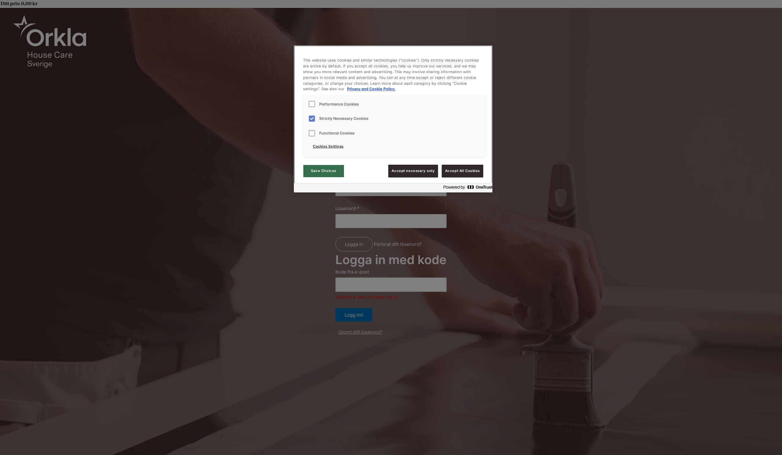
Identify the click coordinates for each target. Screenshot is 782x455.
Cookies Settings (328, 146)
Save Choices (323, 171)
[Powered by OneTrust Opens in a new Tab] (466, 188)
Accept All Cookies (462, 171)
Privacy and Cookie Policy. (371, 89)
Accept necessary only (413, 171)
